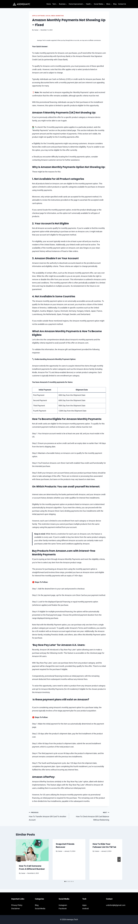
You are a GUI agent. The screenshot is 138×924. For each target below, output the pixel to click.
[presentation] (32, 850)
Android (85, 908)
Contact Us (122, 4)
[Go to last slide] (19, 859)
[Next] (119, 859)
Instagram (63, 905)
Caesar (36, 30)
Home (48, 4)
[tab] (64, 881)
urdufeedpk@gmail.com (115, 905)
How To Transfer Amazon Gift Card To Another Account (47, 816)
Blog (114, 4)
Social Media (40, 908)
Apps (84, 905)
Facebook (63, 908)
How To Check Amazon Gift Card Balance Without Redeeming (92, 816)
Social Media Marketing (55, 15)
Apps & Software (38, 15)
